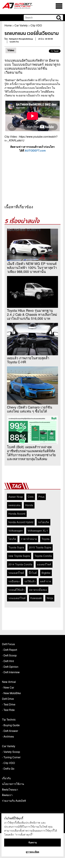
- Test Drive (8, 704)
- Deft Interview (11, 672)
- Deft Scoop (9, 655)
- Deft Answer (10, 731)
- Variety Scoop (11, 752)
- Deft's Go (8, 768)
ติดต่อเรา (7, 795)
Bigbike (46, 573)
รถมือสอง (14, 581)
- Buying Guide (11, 725)
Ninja (50, 598)
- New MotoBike (11, 693)
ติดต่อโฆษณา (10, 789)
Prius (41, 497)
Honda (29, 505)
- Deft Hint (8, 661)
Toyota (46, 539)
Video (11, 50)
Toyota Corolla (43, 556)
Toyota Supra (16, 547)
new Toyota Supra (19, 556)
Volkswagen (15, 530)
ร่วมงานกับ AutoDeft (14, 800)
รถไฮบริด (43, 522)
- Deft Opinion (10, 667)
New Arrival (9, 682)
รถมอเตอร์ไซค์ (17, 598)
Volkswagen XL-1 (38, 530)
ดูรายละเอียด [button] (32, 851)
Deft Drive (8, 699)
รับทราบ (32, 842)
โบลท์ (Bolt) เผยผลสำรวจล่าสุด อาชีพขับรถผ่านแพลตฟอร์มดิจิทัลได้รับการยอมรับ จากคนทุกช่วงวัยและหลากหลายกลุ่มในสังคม (31, 453)
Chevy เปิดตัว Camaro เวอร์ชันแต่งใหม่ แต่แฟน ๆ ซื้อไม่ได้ (29, 409)
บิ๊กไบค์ (33, 573)
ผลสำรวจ (45, 581)
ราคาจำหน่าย (29, 539)
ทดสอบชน (14, 505)
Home (8, 25)
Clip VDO (36, 25)
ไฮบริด (12, 539)
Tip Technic (9, 719)
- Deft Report (9, 650)
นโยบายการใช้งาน (13, 784)
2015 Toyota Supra (40, 547)
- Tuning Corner (11, 757)
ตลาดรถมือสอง (38, 590)
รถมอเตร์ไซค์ (16, 573)
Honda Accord (16, 513)
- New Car (8, 687)
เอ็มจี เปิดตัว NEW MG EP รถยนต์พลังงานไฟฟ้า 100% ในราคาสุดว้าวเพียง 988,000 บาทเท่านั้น (32, 268)
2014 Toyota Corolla (20, 564)
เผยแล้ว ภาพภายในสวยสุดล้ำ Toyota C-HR (28, 360)
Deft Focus (8, 644)
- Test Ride (8, 710)
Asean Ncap (15, 497)
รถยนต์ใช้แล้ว (16, 590)
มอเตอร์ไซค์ (44, 564)
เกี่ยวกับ (6, 778)
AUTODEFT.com (35, 150)
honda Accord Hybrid (20, 522)
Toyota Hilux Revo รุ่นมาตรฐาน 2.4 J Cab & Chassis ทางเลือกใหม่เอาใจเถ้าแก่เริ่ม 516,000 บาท (32, 314)
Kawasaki (36, 598)
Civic (31, 497)
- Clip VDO (8, 763)
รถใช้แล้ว (30, 581)
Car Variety (21, 25)
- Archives (8, 736)
